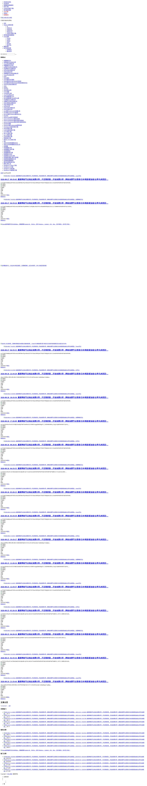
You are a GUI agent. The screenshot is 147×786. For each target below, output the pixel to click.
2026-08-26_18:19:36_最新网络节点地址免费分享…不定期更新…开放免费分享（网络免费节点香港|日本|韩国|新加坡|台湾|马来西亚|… (54, 397)
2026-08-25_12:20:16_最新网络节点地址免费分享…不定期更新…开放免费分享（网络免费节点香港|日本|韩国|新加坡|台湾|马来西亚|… (54, 563)
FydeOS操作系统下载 (9, 130)
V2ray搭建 (6, 91)
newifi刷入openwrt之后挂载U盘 (12, 111)
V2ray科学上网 (8, 93)
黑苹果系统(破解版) (9, 35)
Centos (8, 39)
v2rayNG (6, 88)
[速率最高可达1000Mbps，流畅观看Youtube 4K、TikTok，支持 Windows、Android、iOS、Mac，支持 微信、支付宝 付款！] (35, 224)
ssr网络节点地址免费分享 (10, 67)
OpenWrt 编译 (7, 123)
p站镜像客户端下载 (9, 149)
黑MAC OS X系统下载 (10, 139)
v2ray (5, 86)
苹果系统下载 (7, 138)
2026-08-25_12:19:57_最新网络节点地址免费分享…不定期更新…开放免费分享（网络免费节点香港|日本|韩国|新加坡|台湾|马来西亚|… (54, 587)
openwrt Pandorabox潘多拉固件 (12, 118)
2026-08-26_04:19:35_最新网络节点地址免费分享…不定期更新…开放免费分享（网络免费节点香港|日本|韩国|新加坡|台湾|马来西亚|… (54, 468)
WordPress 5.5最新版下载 (10, 170)
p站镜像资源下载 (8, 152)
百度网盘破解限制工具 (10, 159)
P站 (5, 141)
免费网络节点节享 (8, 65)
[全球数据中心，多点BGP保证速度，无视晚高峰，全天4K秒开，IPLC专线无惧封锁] (23, 265)
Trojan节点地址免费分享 (10, 84)
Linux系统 (6, 36)
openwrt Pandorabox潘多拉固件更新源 (14, 120)
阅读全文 (3, 196)
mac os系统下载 (8, 135)
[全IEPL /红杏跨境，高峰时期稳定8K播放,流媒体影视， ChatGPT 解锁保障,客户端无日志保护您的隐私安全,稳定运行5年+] (34, 343)
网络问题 (6, 46)
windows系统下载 (11, 33)
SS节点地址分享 (8, 71)
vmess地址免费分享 (9, 63)
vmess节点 (78, 175)
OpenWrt (6, 115)
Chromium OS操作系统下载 (11, 126)
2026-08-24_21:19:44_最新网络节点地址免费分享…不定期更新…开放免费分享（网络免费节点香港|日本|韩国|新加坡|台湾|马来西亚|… (54, 682)
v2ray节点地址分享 (9, 95)
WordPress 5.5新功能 (9, 168)
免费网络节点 (7, 60)
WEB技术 (6, 3)
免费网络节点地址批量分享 (11, 73)
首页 (5, 23)
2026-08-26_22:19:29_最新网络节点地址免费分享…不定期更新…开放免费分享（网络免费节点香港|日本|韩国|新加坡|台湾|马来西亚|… (54, 374)
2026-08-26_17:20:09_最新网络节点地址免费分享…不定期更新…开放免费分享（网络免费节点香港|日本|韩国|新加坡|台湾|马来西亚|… (54, 421)
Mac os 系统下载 (8, 133)
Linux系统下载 (7, 131)
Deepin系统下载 (8, 128)
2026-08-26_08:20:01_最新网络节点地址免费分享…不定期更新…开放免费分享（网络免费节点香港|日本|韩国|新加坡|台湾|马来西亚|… (54, 445)
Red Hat (9, 43)
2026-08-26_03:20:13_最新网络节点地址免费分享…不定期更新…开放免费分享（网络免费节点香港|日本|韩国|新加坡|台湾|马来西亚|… (54, 492)
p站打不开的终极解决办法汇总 (12, 144)
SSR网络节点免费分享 (10, 68)
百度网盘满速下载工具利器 (11, 157)
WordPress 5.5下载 (8, 167)
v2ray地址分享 (7, 90)
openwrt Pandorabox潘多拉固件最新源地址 (15, 122)
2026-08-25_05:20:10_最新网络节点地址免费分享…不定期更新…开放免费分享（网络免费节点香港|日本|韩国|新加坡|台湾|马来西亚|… (54, 611)
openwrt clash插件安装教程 (11, 117)
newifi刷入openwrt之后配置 (11, 112)
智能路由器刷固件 (8, 5)
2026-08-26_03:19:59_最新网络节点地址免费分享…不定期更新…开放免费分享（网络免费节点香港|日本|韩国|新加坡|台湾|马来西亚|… (54, 516)
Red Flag (9, 45)
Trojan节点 (78, 346)
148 (9, 705)
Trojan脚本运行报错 (9, 79)
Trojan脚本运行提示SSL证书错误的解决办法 (15, 82)
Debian (8, 41)
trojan (5, 76)
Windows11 (9, 32)
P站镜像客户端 (8, 147)
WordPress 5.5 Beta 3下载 (10, 165)
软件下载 (6, 6)
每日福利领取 (7, 10)
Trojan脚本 (6, 78)
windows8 (9, 29)
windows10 (9, 30)
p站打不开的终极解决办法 (11, 143)
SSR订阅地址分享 (8, 104)
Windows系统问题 (8, 25)
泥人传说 (9, 17)
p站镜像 (6, 146)
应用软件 (9, 49)
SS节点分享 (7, 106)
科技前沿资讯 (7, 2)
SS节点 (77, 370)
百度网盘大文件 (8, 154)
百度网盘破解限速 (8, 160)
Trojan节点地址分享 (9, 75)
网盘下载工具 (7, 163)
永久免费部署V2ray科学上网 (11, 98)
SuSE (8, 42)
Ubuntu (8, 38)
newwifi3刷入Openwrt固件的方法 (12, 114)
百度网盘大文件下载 (9, 155)
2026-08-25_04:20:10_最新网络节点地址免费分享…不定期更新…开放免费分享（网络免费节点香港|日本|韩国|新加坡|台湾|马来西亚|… (54, 634)
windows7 (9, 27)
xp (7, 26)
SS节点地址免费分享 (9, 70)
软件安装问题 (7, 48)
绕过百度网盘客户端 (9, 162)
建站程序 (9, 51)
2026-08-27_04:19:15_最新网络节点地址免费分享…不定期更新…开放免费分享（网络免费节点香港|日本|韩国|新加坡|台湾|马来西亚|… (54, 350)
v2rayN (5, 87)
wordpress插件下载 (9, 8)
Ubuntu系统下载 (8, 136)
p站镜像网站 (7, 151)
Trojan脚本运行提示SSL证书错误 (12, 81)
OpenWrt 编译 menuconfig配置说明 (13, 125)
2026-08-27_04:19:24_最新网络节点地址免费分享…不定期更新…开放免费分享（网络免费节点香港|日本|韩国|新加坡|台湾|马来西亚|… (54, 203)
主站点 (5, 13)
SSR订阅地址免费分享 (10, 103)
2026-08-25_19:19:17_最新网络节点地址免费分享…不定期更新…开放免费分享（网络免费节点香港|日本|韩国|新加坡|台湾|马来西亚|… (54, 540)
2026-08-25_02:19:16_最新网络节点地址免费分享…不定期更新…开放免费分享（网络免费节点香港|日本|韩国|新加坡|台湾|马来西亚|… (54, 658)
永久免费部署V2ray (9, 96)
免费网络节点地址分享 (10, 62)
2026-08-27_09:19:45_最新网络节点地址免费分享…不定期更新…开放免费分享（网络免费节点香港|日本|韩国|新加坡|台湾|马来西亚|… (54, 179)
